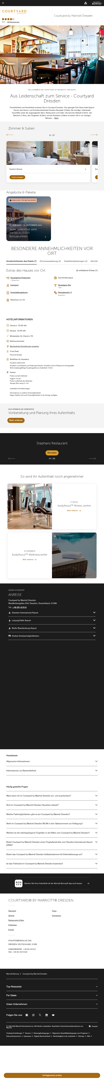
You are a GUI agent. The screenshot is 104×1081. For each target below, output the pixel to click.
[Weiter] (94, 134)
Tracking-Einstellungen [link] (14, 1033)
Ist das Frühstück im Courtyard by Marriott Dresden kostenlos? (34, 863)
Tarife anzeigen (17, 177)
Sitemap (81, 1036)
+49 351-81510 (19, 607)
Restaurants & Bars (16, 920)
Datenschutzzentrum (13, 1036)
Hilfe (88, 1036)
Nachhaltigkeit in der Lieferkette (64, 1036)
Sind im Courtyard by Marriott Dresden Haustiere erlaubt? (32, 805)
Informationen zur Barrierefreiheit (21, 770)
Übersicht (12, 911)
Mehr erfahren (16, 420)
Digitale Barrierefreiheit (42, 1036)
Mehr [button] (56, 118)
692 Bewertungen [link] (13, 22)
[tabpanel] (52, 449)
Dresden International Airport (25, 612)
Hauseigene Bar (64, 285)
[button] (85, 3)
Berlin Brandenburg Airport (24, 628)
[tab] (21, 261)
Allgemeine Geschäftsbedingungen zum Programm (70, 1033)
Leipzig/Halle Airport (21, 620)
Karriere (28, 1033)
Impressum (56, 916)
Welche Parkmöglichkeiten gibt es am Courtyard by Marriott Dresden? (38, 814)
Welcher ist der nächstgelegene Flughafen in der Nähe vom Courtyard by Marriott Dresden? (48, 833)
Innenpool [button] (14, 285)
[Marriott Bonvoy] (95, 3)
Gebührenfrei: (22, 949)
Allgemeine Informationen (18, 761)
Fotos (54, 911)
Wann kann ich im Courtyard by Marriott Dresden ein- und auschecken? (38, 796)
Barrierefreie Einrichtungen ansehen (24, 346)
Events (11, 930)
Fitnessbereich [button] (64, 292)
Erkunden (52, 453)
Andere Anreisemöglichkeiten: (25, 636)
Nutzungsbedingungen (42, 1033)
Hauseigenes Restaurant (20, 278)
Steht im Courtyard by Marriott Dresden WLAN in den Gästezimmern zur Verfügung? (44, 823)
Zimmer (11, 916)
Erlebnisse (12, 925)
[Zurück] (9, 134)
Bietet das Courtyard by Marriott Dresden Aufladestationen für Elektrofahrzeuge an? (44, 854)
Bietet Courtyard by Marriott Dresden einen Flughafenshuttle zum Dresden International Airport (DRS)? (49, 843)
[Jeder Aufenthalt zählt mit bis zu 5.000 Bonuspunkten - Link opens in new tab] (28, 218)
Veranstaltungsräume (19, 292)
